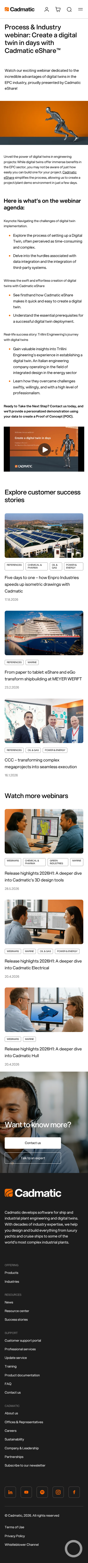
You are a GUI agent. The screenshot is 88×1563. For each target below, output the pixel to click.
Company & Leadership (22, 1448)
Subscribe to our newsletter (25, 1465)
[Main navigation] (80, 9)
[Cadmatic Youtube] (26, 1493)
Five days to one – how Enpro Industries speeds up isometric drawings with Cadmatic (42, 584)
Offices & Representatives (24, 1422)
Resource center (17, 1311)
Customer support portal (23, 1340)
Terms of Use (14, 1527)
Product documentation (22, 1375)
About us (11, 1413)
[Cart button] (58, 9)
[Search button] (69, 9)
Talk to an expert (33, 1158)
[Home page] (33, 1195)
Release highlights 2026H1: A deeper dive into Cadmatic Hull (43, 1052)
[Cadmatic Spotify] (42, 1493)
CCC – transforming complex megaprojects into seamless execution (41, 763)
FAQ (8, 1383)
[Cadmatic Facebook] (74, 1493)
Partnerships (14, 1456)
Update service (16, 1357)
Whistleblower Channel (22, 1544)
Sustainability (14, 1439)
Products (11, 1272)
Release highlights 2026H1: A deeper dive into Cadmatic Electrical (43, 964)
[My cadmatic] (47, 9)
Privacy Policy (15, 1536)
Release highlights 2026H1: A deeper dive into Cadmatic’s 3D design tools (43, 876)
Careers (10, 1430)
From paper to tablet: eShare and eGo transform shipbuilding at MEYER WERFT (43, 675)
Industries (12, 1281)
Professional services (20, 1349)
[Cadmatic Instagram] (58, 1493)
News (9, 1302)
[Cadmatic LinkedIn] (10, 1493)
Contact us (33, 1143)
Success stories (16, 1319)
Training (11, 1366)
